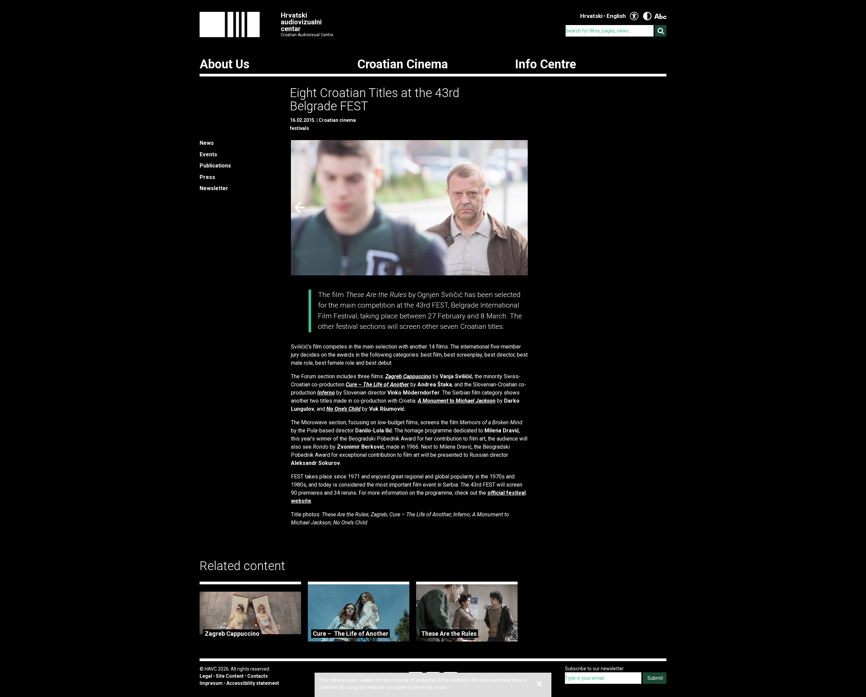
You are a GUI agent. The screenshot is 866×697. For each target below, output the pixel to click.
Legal (206, 676)
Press (207, 177)
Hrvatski (591, 16)
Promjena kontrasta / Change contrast (647, 16)
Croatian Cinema (402, 64)
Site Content (230, 676)
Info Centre (545, 64)
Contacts (257, 676)
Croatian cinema (337, 120)
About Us (224, 64)
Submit (655, 678)
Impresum (211, 683)
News (207, 143)
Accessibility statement (252, 683)
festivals (299, 128)
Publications (215, 165)
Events (208, 154)
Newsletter (214, 188)
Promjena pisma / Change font (660, 16)
